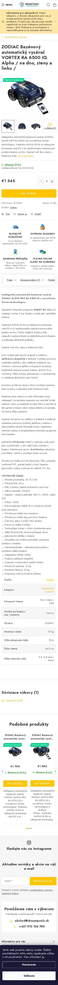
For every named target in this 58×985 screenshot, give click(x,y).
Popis (10, 280)
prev (2, 771)
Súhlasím (29, 976)
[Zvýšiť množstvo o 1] (52, 181)
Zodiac (13, 207)
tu (43, 957)
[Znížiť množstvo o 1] (41, 181)
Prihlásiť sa (43, 881)
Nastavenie (29, 964)
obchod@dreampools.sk (32, 921)
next (55, 771)
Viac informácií (26, 155)
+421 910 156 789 (32, 926)
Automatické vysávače (48, 590)
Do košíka (29, 193)
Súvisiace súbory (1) (30, 280)
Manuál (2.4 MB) (14, 700)
